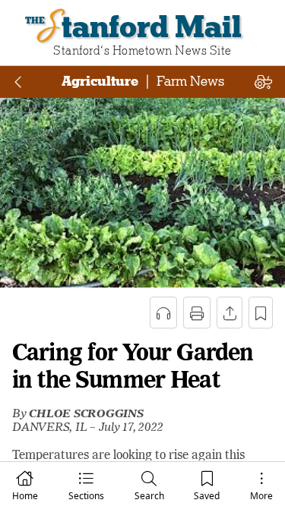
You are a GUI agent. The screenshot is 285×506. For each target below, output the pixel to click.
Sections (86, 495)
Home (25, 495)
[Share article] (229, 312)
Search (149, 495)
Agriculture (100, 81)
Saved (207, 495)
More (261, 495)
